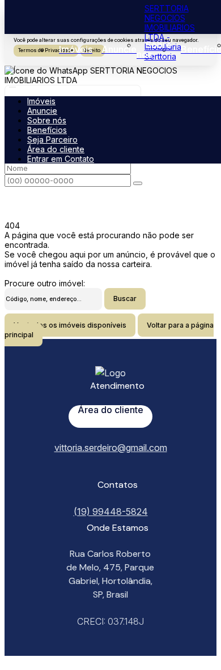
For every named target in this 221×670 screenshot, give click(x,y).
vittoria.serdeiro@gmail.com (110, 447)
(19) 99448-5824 (111, 511)
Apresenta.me (30, 660)
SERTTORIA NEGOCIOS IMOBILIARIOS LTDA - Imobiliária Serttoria (169, 32)
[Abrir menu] (12, 84)
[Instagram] (110, 474)
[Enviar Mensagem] (137, 183)
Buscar (125, 298)
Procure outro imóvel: (45, 283)
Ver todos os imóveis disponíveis (70, 325)
